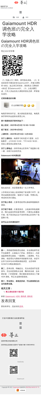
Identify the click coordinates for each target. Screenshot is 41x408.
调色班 (30, 296)
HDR (18, 296)
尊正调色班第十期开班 (15, 292)
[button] (20, 12)
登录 (21, 306)
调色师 (23, 296)
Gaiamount (10, 296)
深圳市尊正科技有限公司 (9, 341)
